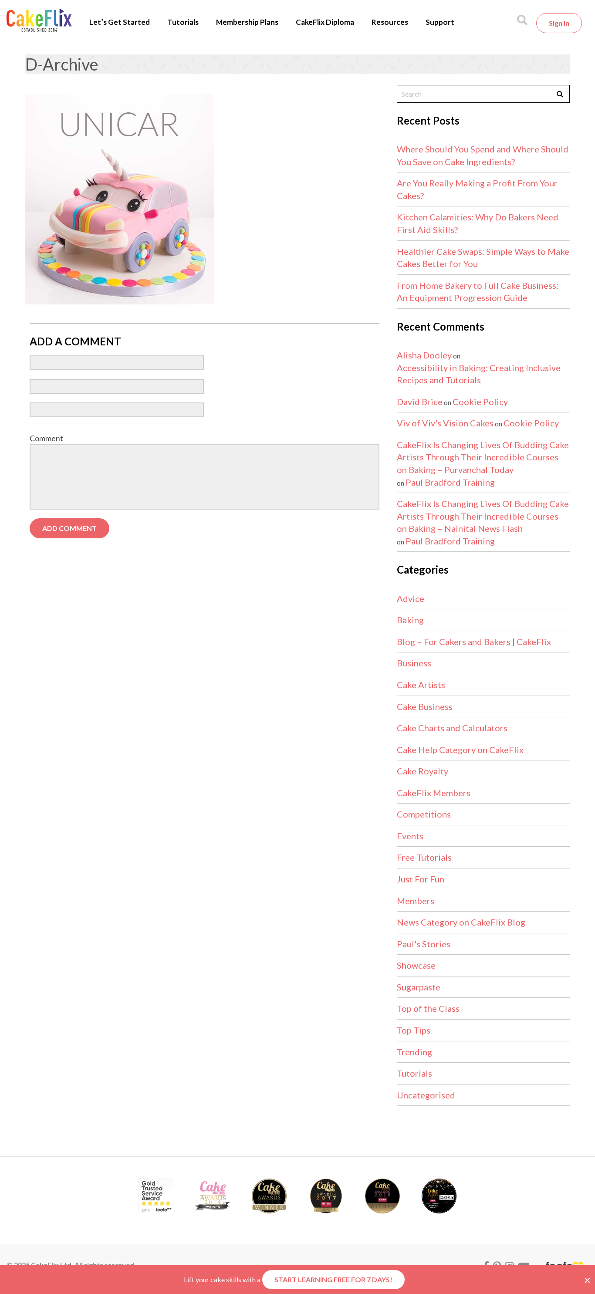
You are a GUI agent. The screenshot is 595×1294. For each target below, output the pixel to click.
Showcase (416, 965)
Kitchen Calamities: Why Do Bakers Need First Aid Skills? (477, 223)
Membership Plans (247, 22)
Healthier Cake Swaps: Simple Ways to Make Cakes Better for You (483, 257)
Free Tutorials (424, 857)
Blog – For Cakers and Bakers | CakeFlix (474, 641)
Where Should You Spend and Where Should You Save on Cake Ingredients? (482, 155)
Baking (410, 620)
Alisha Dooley (424, 355)
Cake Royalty (422, 771)
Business (414, 663)
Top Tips (413, 1030)
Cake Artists (421, 684)
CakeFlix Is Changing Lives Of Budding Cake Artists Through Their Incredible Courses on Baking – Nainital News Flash (483, 516)
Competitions (424, 814)
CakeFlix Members (433, 792)
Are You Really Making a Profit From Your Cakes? (477, 189)
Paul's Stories (423, 944)
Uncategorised (426, 1095)
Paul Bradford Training (450, 482)
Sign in (559, 23)
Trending (414, 1052)
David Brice (420, 401)
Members (415, 900)
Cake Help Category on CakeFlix (460, 749)
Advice (410, 598)
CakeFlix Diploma (325, 22)
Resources (390, 22)
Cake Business (425, 706)
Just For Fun (420, 879)
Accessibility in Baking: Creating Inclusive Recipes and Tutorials (479, 373)
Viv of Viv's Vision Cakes (445, 423)
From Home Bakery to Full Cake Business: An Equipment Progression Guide (477, 291)
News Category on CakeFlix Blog (461, 922)
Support (440, 22)
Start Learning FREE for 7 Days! (333, 1279)
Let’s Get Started (119, 22)
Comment (46, 438)
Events (410, 836)
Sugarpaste (418, 987)
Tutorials (183, 22)
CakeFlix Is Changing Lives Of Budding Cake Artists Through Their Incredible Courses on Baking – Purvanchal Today (483, 457)
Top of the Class (428, 1008)
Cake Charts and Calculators (452, 728)
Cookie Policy (480, 401)
